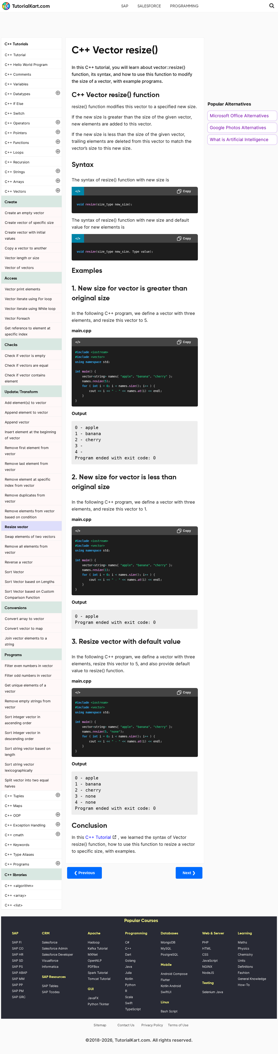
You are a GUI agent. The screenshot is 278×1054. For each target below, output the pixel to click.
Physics (243, 948)
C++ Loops (14, 152)
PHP (205, 942)
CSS (205, 954)
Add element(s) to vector (25, 402)
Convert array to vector (24, 618)
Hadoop (94, 942)
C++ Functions (17, 142)
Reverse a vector (19, 562)
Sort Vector (14, 572)
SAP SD (17, 960)
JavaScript (210, 960)
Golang (130, 960)
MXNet (93, 954)
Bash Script (169, 1011)
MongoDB (168, 942)
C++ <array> (15, 895)
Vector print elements (22, 289)
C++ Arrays (14, 181)
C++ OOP (13, 815)
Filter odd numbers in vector (28, 675)
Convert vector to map (24, 628)
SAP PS (17, 966)
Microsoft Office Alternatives (239, 115)
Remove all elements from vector (26, 549)
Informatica (50, 966)
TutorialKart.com (31, 6)
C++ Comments (18, 74)
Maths (242, 942)
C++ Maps (13, 806)
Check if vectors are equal (26, 365)
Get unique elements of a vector (25, 688)
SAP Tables (50, 986)
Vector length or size (22, 258)
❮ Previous (84, 873)
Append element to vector (26, 412)
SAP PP (17, 985)
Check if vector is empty (25, 355)
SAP (124, 6)
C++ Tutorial (15, 55)
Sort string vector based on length (27, 751)
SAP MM (18, 979)
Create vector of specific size (29, 222)
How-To (244, 985)
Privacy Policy (152, 1025)
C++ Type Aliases (19, 854)
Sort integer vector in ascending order (22, 720)
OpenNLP (95, 960)
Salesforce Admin (55, 948)
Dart (128, 954)
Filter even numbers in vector (29, 666)
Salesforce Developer (57, 954)
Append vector (17, 422)
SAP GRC (18, 997)
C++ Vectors (15, 191)
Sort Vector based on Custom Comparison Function (29, 594)
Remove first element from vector (27, 451)
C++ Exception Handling (25, 825)
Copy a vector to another (26, 248)
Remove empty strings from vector (28, 704)
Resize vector (16, 527)
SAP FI (17, 942)
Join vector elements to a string (26, 641)
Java (128, 966)
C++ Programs (17, 864)
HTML (206, 948)
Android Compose (174, 974)
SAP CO (17, 948)
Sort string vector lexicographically (19, 767)
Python (130, 985)
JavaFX (93, 998)
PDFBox (93, 966)
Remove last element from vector (26, 466)
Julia (128, 972)
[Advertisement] (139, 24)
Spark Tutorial (98, 972)
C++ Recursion (17, 162)
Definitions (245, 966)
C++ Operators (17, 123)
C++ (128, 948)
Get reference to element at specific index (27, 331)
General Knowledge (252, 979)
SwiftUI (166, 992)
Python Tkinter (98, 1004)
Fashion (243, 972)
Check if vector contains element (25, 378)
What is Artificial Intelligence (239, 139)
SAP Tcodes (51, 992)
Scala (129, 997)
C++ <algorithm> (19, 885)
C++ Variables (16, 84)
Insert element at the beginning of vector (30, 435)
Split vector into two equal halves (27, 783)
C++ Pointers (16, 133)
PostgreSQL (169, 954)
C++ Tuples (14, 796)
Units (241, 960)
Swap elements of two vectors (30, 536)
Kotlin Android (171, 986)
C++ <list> (14, 905)
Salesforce (149, 6)
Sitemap (100, 1025)
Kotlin (129, 979)
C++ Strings (15, 172)
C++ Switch (14, 113)
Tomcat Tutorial (99, 979)
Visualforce (50, 960)
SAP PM (18, 991)
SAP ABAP (19, 972)
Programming (184, 6)
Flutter (165, 980)
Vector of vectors (19, 267)
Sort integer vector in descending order (22, 735)
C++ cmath (14, 835)
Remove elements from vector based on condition (30, 514)
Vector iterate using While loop (30, 308)
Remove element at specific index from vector (27, 482)
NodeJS (208, 972)
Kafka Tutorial (98, 948)
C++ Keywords (17, 845)
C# (127, 942)
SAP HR (17, 954)
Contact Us (125, 1025)
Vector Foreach (17, 318)
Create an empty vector (24, 213)
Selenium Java (212, 992)
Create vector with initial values (25, 235)
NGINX (207, 966)
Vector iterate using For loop (28, 299)
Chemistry (245, 954)
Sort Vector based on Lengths (29, 581)
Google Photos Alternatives (238, 127)
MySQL (166, 948)
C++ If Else (14, 103)
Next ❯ (189, 873)
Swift (128, 1003)
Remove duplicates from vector (25, 498)
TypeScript (133, 1009)
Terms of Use (178, 1025)
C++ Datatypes (17, 94)
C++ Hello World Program (26, 64)
